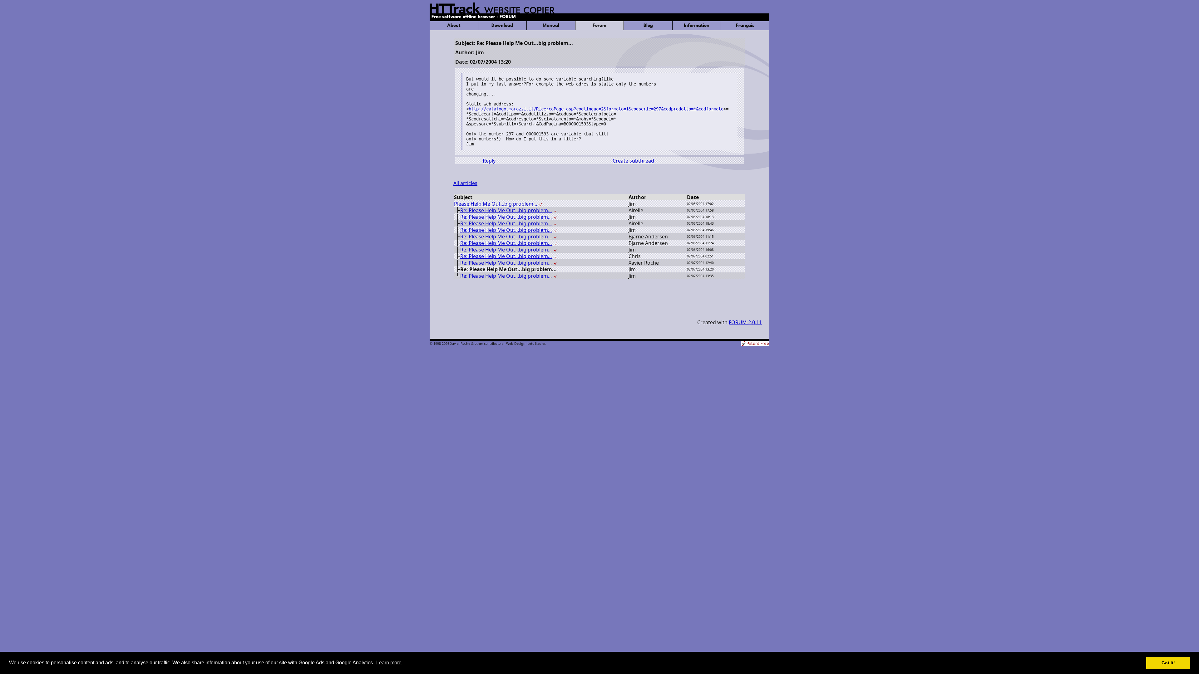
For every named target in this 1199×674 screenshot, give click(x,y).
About (454, 25)
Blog (648, 25)
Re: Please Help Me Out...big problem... (506, 210)
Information (696, 25)
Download (502, 25)
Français (745, 25)
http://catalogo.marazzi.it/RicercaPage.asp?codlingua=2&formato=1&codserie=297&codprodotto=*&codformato (596, 108)
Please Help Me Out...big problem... (495, 203)
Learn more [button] (389, 662)
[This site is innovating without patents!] (755, 344)
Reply (489, 160)
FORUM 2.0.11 (745, 322)
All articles (465, 183)
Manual (551, 25)
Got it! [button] (1168, 662)
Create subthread (633, 160)
